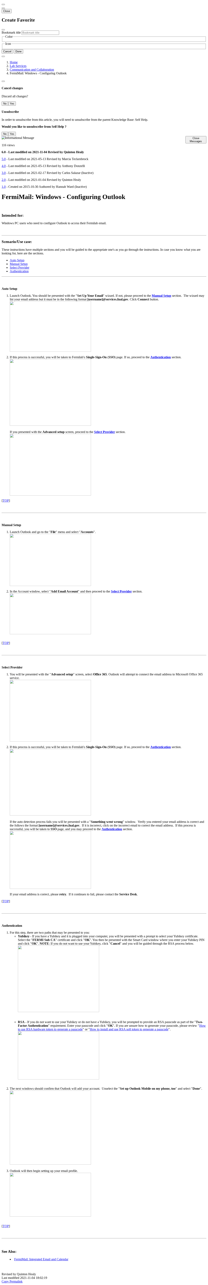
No (4, 103)
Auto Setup (17, 260)
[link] (3, 8)
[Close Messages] (3, 4)
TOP (6, 500)
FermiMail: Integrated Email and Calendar (41, 1259)
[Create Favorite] (3, 56)
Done (18, 51)
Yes (12, 103)
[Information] (3, 81)
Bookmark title (11, 32)
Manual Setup (19, 264)
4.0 (4, 166)
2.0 (4, 179)
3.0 (4, 173)
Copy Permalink (12, 1281)
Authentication (19, 271)
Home (14, 62)
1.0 (4, 186)
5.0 (4, 159)
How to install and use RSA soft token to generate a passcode (129, 1029)
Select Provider (19, 267)
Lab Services (18, 66)
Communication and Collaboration (32, 69)
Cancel (7, 51)
